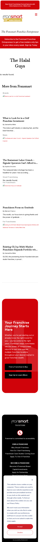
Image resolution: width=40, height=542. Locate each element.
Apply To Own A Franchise (20, 457)
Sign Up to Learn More (18, 375)
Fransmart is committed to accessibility (20, 438)
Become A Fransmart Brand (20, 466)
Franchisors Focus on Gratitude (18, 207)
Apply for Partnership (20, 472)
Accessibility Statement (20, 540)
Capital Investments (20, 469)
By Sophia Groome (9, 166)
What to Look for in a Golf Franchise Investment (16, 119)
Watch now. (27, 6)
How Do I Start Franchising (20, 450)
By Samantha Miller (9, 124)
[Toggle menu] (36, 14)
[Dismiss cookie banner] (32, 480)
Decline (20, 532)
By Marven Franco (9, 211)
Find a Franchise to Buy (18, 367)
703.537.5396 (20, 425)
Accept (20, 527)
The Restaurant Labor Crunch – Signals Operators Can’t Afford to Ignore (19, 163)
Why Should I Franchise (20, 447)
